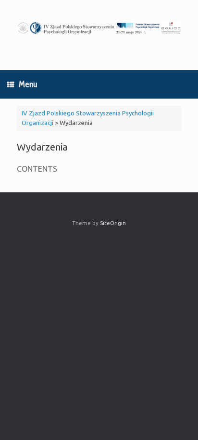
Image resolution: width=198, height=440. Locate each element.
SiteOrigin (113, 223)
